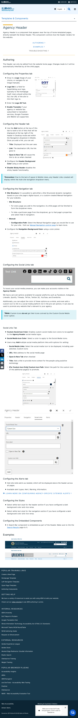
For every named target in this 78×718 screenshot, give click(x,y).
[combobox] (61, 9)
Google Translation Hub (10, 620)
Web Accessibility (8, 704)
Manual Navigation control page (43, 225)
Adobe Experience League (11, 644)
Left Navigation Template (10, 582)
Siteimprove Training (9, 658)
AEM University (7, 613)
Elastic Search (6, 655)
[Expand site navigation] (74, 9)
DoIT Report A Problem (9, 616)
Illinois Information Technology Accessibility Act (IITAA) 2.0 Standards (26, 624)
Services (73, 2)
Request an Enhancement (10, 635)
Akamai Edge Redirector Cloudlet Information (17, 651)
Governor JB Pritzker (8, 713)
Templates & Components (15, 18)
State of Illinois (23, 713)
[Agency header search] (69, 9)
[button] (39, 43)
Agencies (63, 2)
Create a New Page (8, 574)
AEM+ (3, 675)
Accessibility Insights (9, 671)
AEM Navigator (7, 679)
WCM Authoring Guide (9, 631)
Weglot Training (7, 662)
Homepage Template (9, 578)
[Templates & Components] (73, 18)
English (60, 9)
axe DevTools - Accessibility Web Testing (16, 682)
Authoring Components (9, 589)
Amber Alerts (6, 708)
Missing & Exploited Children (47, 704)
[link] (2, 351)
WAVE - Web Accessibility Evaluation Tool (16, 693)
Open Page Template (9, 585)
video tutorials (17, 602)
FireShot (4, 686)
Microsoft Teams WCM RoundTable (14, 627)
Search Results (13, 527)
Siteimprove (6, 690)
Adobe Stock (6, 647)
